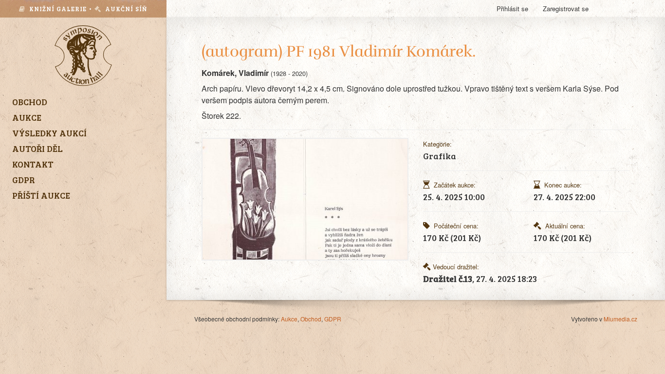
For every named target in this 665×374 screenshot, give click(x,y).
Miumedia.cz (620, 319)
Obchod (310, 319)
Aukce (289, 319)
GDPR (332, 319)
